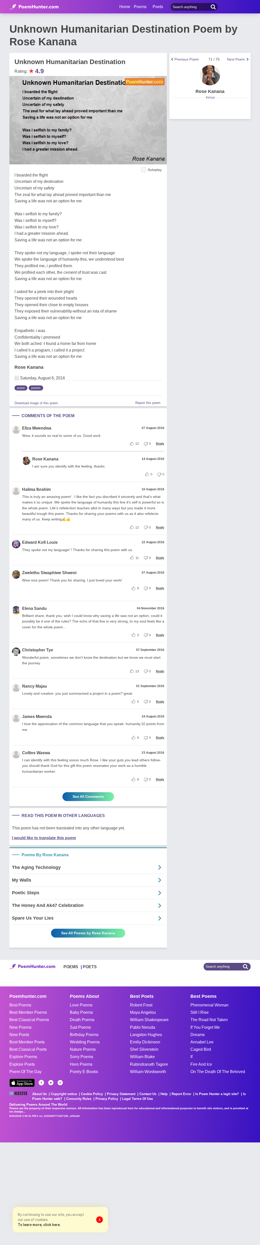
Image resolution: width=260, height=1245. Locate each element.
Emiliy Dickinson (145, 1042)
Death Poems (82, 1020)
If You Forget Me (205, 1027)
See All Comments (88, 796)
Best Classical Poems (29, 1020)
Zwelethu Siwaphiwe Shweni (49, 573)
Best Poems (20, 1005)
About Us (39, 1094)
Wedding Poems (85, 1042)
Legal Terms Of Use (137, 1099)
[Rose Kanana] (210, 75)
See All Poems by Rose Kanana (88, 933)
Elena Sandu (34, 608)
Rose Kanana (28, 367)
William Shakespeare (149, 1020)
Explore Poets (22, 1064)
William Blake (142, 1057)
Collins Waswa (36, 753)
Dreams (197, 1035)
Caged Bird (200, 1049)
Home (124, 7)
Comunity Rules (78, 1099)
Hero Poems (81, 1064)
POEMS (70, 967)
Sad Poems (80, 1027)
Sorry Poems (81, 1057)
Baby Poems (81, 1012)
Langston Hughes (146, 1035)
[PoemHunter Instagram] (60, 1082)
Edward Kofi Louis (40, 542)
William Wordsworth (148, 1071)
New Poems (20, 1027)
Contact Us (147, 1094)
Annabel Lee (202, 1042)
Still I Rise (199, 1012)
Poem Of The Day (25, 1071)
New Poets (19, 1035)
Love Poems (81, 1005)
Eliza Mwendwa (36, 428)
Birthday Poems (84, 1035)
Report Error (181, 1094)
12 (137, 443)
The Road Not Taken (209, 1020)
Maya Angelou (143, 1012)
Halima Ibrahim (36, 489)
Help (164, 1094)
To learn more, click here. (39, 1225)
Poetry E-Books (84, 1071)
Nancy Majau (34, 686)
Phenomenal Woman (209, 1005)
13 (137, 671)
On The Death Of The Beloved (217, 1071)
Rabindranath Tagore (149, 1064)
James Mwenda (37, 716)
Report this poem (147, 403)
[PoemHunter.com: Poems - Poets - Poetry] (34, 7)
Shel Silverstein (144, 1049)
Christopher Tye (37, 650)
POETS (90, 967)
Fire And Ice (201, 1064)
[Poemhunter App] (22, 1083)
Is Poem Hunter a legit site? (217, 1094)
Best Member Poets (27, 1042)
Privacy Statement (121, 1094)
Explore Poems (23, 1057)
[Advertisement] (76, 1193)
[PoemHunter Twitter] (51, 1082)
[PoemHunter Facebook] (41, 1082)
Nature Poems (83, 1049)
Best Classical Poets (28, 1049)
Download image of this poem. (36, 403)
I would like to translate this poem (44, 838)
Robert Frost (141, 1005)
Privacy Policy (106, 1099)
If (191, 1057)
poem (21, 388)
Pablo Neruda (142, 1027)
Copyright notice (64, 1094)
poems (36, 388)
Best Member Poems (28, 1012)
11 (137, 558)
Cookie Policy (92, 1094)
